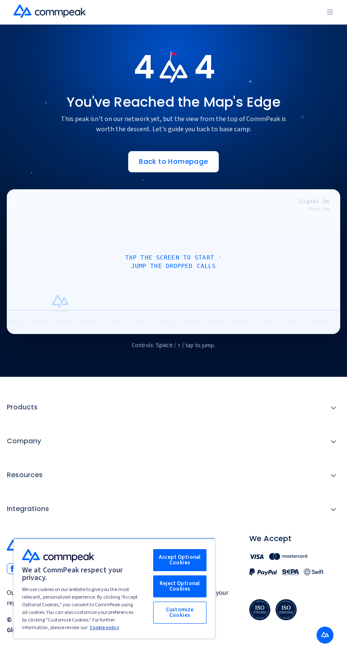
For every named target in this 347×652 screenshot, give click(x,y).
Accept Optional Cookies (180, 559)
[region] (114, 588)
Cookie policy (104, 627)
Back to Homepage (173, 161)
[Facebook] (12, 568)
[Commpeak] (50, 11)
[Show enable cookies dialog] (325, 635)
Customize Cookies (179, 612)
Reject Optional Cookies (180, 586)
